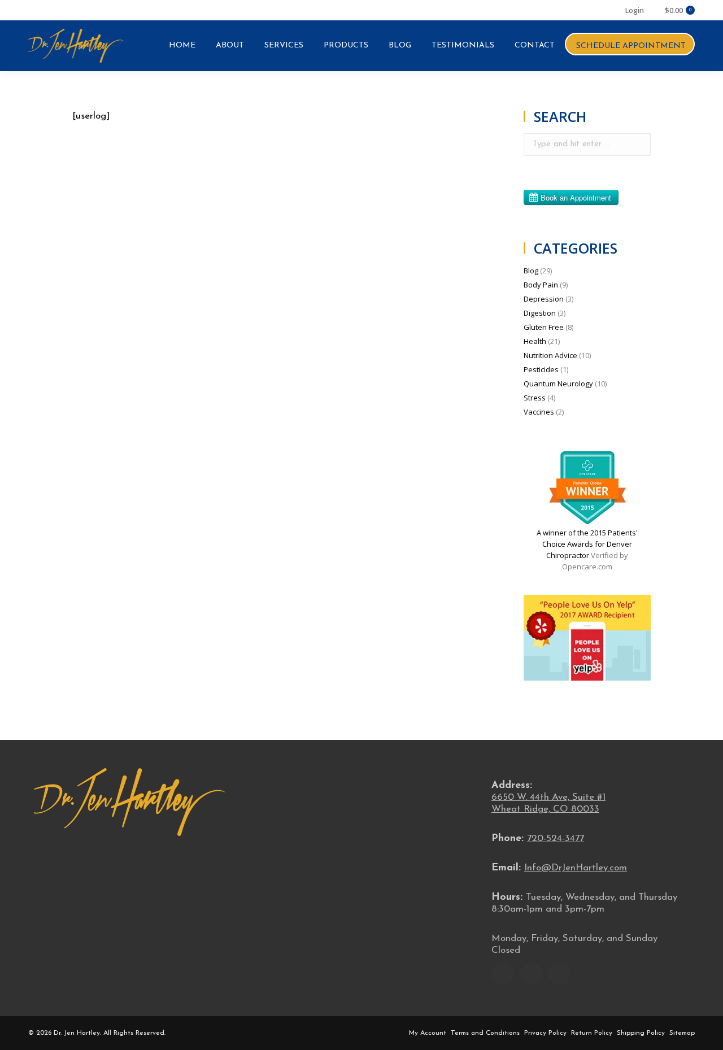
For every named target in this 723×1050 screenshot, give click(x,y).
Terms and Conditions (485, 1033)
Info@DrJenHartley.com (575, 868)
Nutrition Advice (550, 355)
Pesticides (541, 369)
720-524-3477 (555, 838)
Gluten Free (544, 327)
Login (634, 10)
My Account (427, 1033)
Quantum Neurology (558, 383)
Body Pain (541, 285)
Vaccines (539, 412)
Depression (544, 299)
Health (535, 341)
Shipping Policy (641, 1033)
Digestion (540, 313)
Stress (535, 398)
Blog (531, 270)
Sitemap (682, 1033)
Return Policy (591, 1033)
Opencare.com (587, 566)
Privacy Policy (545, 1033)
